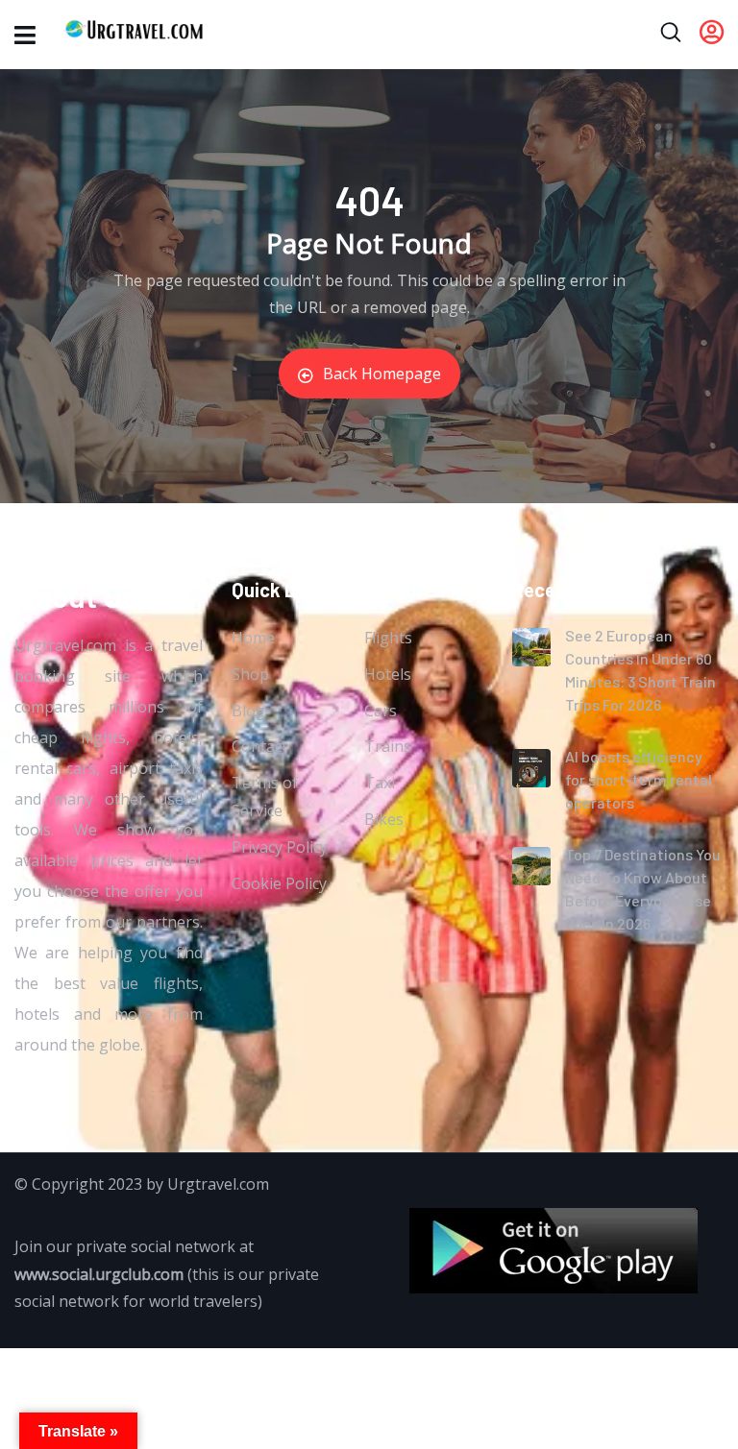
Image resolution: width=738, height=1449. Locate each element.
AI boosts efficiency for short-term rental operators (638, 779)
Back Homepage (382, 373)
